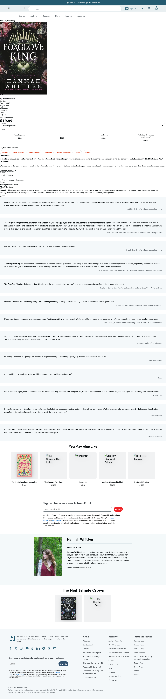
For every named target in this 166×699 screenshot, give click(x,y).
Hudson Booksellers (64, 152)
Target (78, 152)
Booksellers (113, 680)
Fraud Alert (138, 667)
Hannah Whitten (8, 98)
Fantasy (11, 179)
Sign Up (118, 509)
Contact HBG (113, 664)
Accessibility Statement (92, 667)
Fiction (2, 179)
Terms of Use (139, 641)
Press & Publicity (89, 677)
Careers (111, 660)
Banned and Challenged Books (92, 657)
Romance (20, 179)
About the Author (7, 187)
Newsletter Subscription (92, 652)
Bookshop (48, 152)
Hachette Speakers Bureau (119, 656)
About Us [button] (81, 16)
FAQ (110, 668)
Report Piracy (139, 663)
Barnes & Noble (18, 152)
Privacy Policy (139, 645)
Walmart (87, 152)
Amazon (5, 152)
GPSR (136, 674)
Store (57, 16)
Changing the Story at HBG (93, 663)
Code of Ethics (139, 652)
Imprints (68, 16)
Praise (2, 195)
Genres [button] (22, 16)
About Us (86, 641)
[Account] (149, 9)
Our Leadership (89, 645)
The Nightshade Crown (9, 184)
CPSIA (136, 670)
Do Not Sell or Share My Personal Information (143, 657)
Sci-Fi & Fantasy (6, 175)
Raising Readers (115, 676)
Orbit (2, 112)
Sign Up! (133, 8)
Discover (46, 16)
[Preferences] (142, 8)
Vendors (112, 672)
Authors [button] (33, 16)
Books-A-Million (34, 152)
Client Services (114, 645)
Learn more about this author (79, 567)
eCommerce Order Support (119, 652)
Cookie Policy (139, 648)
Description (4, 155)
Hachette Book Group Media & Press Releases (93, 671)
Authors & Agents (115, 641)
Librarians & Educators (117, 648)
